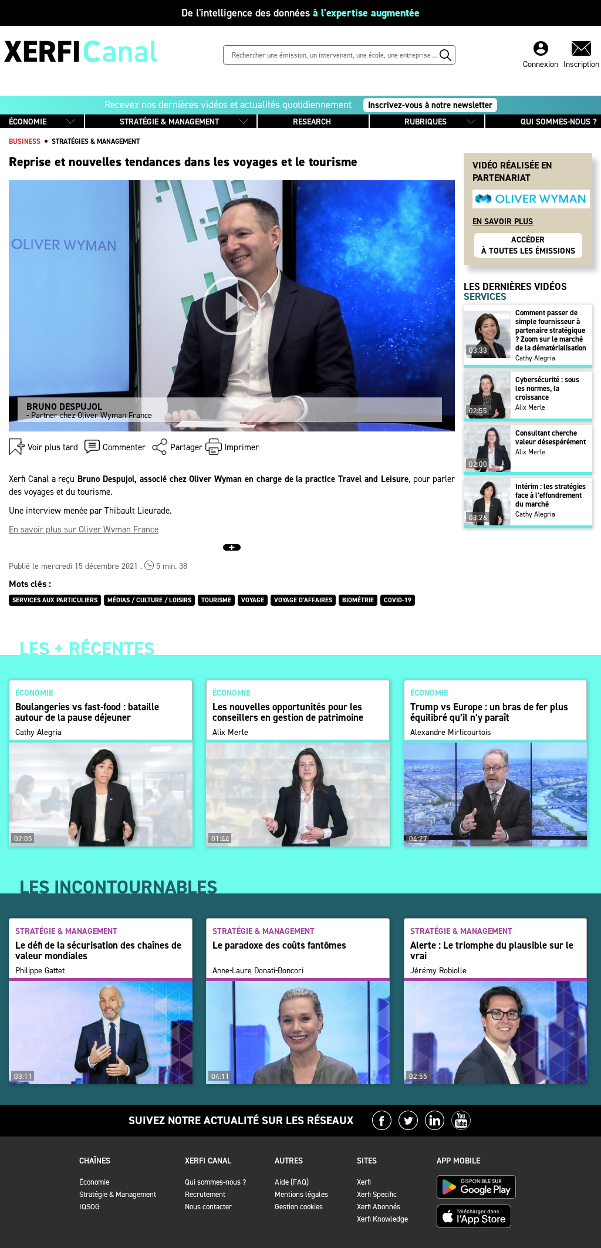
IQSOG (89, 1207)
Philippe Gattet (40, 971)
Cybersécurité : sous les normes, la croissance (547, 388)
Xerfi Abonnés (378, 1207)
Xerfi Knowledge (382, 1219)
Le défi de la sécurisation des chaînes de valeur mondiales (98, 950)
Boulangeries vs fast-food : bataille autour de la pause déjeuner (87, 712)
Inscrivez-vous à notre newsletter (430, 105)
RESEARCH (312, 121)
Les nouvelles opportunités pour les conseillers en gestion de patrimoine (287, 712)
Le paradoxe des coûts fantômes (279, 945)
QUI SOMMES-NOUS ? (559, 121)
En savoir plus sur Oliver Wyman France (83, 529)
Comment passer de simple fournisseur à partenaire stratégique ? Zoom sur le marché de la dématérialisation (550, 330)
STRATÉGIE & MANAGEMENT (169, 121)
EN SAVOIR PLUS (502, 221)
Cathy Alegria (535, 358)
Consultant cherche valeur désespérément (550, 437)
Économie (94, 1182)
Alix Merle (530, 407)
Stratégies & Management (96, 141)
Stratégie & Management (117, 1194)
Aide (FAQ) (292, 1182)
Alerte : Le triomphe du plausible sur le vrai (491, 950)
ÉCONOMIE (27, 121)
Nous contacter (208, 1207)
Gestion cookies (299, 1207)
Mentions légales (301, 1194)
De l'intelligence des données (300, 13)
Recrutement (205, 1194)
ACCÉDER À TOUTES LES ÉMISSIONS (528, 245)
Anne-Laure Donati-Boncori (257, 971)
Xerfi (364, 1182)
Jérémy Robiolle (438, 971)
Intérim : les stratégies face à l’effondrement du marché (550, 495)
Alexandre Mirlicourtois (450, 732)
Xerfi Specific (377, 1194)
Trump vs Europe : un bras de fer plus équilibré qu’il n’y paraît (489, 712)
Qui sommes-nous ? (215, 1182)
